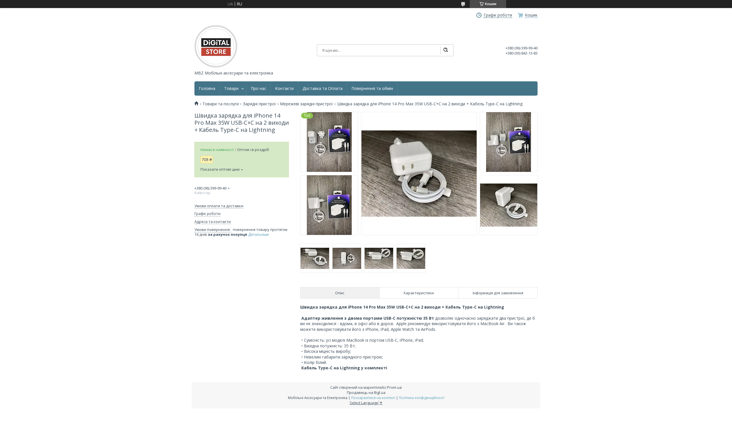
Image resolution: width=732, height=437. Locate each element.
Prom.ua (394, 387)
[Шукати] (445, 50)
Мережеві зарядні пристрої (306, 103)
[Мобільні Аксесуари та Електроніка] (215, 46)
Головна (207, 88)
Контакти (284, 88)
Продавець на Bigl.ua (366, 392)
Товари (231, 88)
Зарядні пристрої (259, 103)
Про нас (258, 88)
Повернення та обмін (372, 88)
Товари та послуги (220, 103)
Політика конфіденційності (421, 397)
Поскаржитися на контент (373, 397)
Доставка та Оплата (323, 88)
